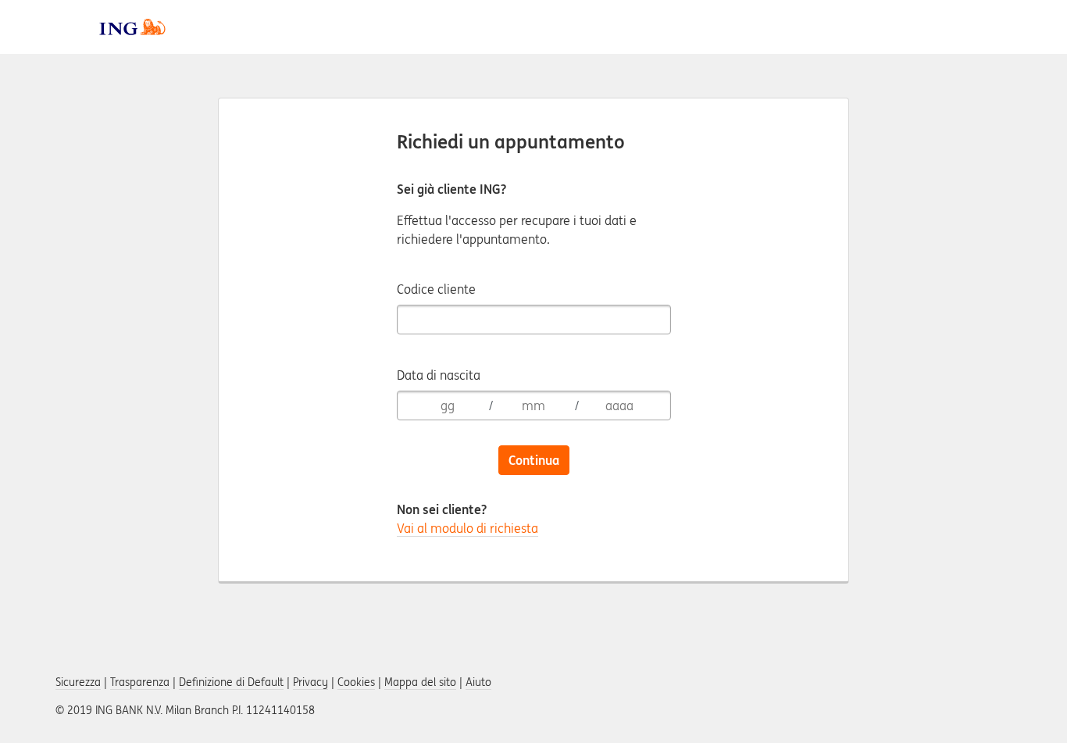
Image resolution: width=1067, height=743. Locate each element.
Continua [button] (534, 460)
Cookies (356, 682)
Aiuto (478, 682)
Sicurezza (78, 682)
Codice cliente (436, 289)
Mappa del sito (420, 682)
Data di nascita (438, 375)
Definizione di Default (231, 682)
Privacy (310, 682)
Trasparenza (140, 682)
